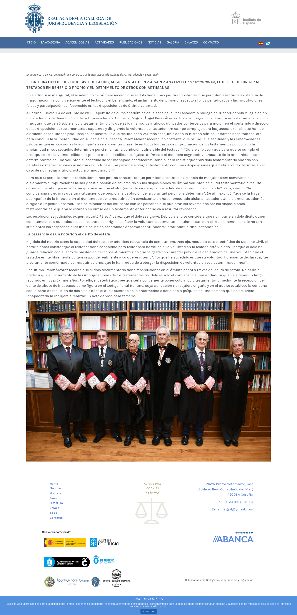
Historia (55, 493)
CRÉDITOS (152, 493)
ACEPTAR (148, 611)
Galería (173, 42)
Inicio (31, 42)
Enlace (54, 508)
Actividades (104, 42)
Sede (53, 513)
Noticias (154, 42)
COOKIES (152, 488)
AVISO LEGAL (152, 483)
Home (54, 483)
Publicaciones (130, 42)
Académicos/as (77, 42)
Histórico (56, 503)
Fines (53, 498)
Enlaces (191, 42)
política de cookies (268, 603)
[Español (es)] (262, 44)
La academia (50, 42)
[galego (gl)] (269, 44)
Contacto (211, 42)
